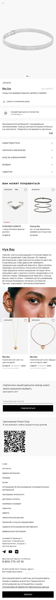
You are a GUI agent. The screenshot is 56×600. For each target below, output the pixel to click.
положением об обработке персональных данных (25, 587)
